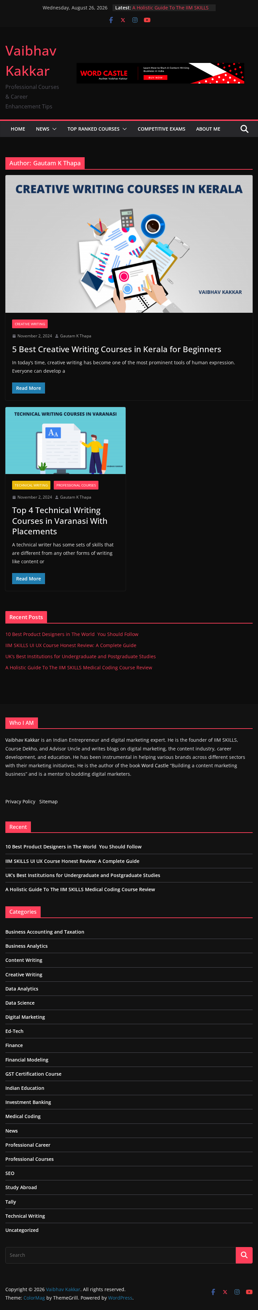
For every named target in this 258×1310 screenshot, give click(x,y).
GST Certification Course (33, 1074)
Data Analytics (21, 988)
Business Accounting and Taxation (44, 932)
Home (18, 129)
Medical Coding (23, 1116)
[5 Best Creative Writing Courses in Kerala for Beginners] (129, 244)
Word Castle (155, 765)
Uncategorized (22, 1230)
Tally (10, 1202)
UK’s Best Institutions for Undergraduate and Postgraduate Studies (80, 656)
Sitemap (48, 801)
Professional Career (27, 1145)
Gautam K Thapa (75, 336)
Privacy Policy (20, 801)
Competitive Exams (161, 129)
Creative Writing (30, 324)
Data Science (20, 1003)
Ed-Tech (14, 1031)
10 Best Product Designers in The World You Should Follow (71, 634)
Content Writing (23, 960)
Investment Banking (28, 1102)
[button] (53, 129)
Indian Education (24, 1088)
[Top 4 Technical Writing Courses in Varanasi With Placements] (65, 440)
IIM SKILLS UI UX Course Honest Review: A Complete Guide (70, 645)
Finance (14, 1045)
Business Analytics (26, 946)
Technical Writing (31, 485)
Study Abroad (21, 1187)
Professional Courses (76, 485)
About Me (208, 129)
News (42, 129)
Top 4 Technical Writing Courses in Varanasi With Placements (60, 520)
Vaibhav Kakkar (22, 740)
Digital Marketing (25, 1017)
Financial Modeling (26, 1059)
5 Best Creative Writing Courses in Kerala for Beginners (116, 349)
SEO (9, 1173)
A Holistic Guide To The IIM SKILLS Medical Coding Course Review (170, 11)
